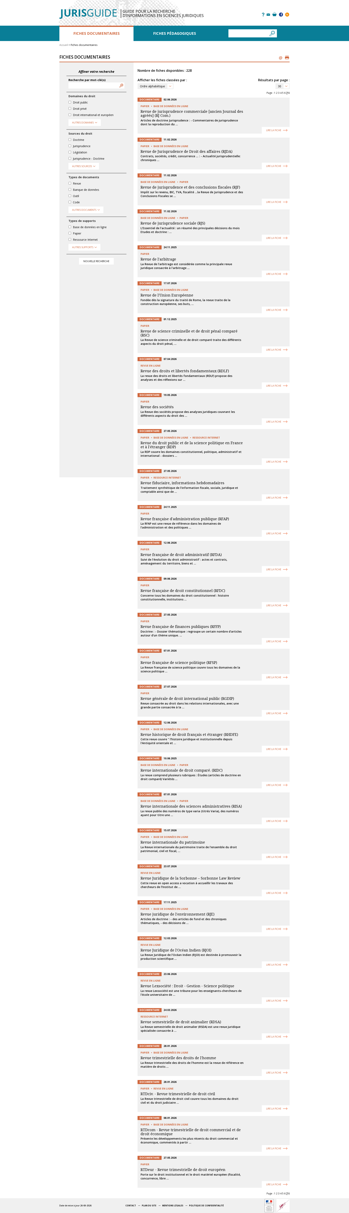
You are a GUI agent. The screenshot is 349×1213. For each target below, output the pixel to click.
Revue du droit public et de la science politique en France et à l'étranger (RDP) (192, 445)
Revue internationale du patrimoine (173, 842)
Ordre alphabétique (152, 86)
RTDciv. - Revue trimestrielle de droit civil (178, 1094)
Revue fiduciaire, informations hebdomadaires (182, 483)
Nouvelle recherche (96, 261)
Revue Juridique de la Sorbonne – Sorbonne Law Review (190, 878)
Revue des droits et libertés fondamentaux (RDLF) (185, 371)
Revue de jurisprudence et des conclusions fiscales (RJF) (190, 187)
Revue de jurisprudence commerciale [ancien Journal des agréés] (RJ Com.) (192, 113)
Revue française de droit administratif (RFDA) (181, 555)
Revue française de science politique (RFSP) (179, 662)
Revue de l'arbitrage (158, 259)
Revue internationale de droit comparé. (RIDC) (182, 770)
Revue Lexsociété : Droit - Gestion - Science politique (187, 986)
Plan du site (149, 1205)
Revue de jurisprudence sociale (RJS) (173, 223)
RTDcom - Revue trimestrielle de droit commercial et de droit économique (191, 1132)
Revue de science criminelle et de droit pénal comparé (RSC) (189, 333)
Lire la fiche (273, 130)
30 (279, 86)
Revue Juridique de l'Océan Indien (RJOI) (176, 950)
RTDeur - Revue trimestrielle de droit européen (183, 1170)
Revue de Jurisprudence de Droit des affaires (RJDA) (186, 151)
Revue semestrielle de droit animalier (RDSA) (181, 1022)
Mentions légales (172, 1205)
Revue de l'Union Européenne (167, 295)
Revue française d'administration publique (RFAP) (185, 519)
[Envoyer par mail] (280, 57)
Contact (130, 1205)
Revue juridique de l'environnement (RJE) (177, 914)
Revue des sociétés (157, 407)
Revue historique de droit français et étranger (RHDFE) (189, 734)
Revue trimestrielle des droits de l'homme (178, 1058)
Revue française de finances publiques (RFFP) (181, 626)
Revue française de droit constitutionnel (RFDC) (183, 591)
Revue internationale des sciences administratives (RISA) (191, 806)
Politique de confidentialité (206, 1205)
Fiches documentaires (96, 33)
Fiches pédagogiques (174, 33)
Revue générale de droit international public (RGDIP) (187, 698)
